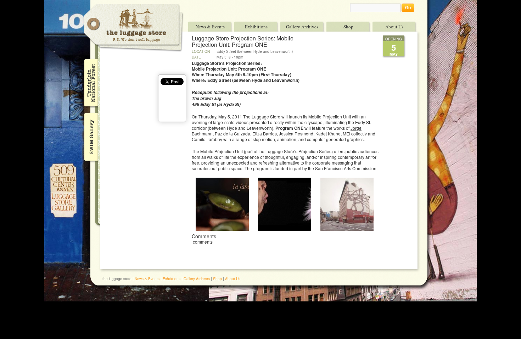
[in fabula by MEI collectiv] (222, 229)
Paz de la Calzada (232, 133)
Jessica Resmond (296, 133)
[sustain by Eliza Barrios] (284, 229)
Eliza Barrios (264, 133)
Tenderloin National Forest (90, 82)
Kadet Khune (328, 133)
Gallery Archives (302, 26)
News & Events (210, 26)
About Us (394, 26)
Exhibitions (256, 26)
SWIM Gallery (90, 135)
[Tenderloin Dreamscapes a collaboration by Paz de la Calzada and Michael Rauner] (347, 229)
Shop (348, 26)
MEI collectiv (355, 133)
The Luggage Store (133, 28)
